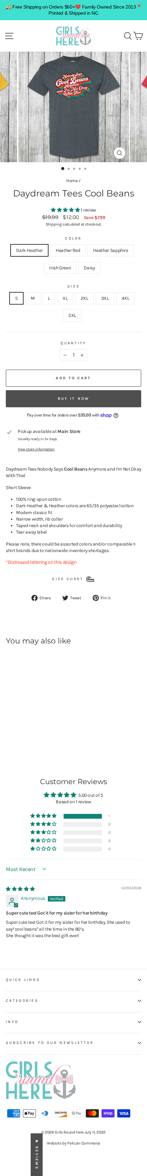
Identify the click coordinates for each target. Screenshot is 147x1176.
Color (73, 238)
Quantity (73, 343)
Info (12, 1022)
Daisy (89, 267)
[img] (20, 889)
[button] (66, 210)
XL (65, 298)
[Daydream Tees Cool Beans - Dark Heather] (9, 739)
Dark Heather (29, 250)
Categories (22, 1000)
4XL (125, 298)
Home (72, 180)
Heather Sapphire (110, 250)
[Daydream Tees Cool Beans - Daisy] (41, 739)
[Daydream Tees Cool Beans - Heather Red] (17, 739)
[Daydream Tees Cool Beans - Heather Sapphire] (25, 739)
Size (73, 286)
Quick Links (23, 979)
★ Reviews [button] (37, 1154)
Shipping (54, 224)
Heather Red (68, 250)
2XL (84, 298)
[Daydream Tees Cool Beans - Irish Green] (33, 739)
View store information (36, 449)
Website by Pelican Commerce (73, 1143)
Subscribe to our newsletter (50, 1042)
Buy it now (74, 398)
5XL (72, 315)
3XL (105, 298)
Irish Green (60, 267)
